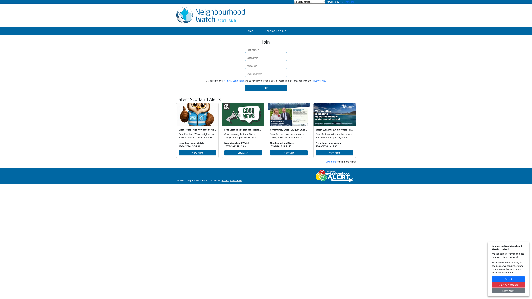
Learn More (508, 290)
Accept (508, 279)
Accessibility (236, 180)
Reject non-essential (508, 284)
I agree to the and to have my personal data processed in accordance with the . (268, 80)
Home (249, 31)
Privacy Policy (319, 80)
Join (266, 88)
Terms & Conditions (233, 80)
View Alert (197, 152)
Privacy (225, 180)
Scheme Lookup (276, 31)
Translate (349, 1)
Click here (331, 161)
